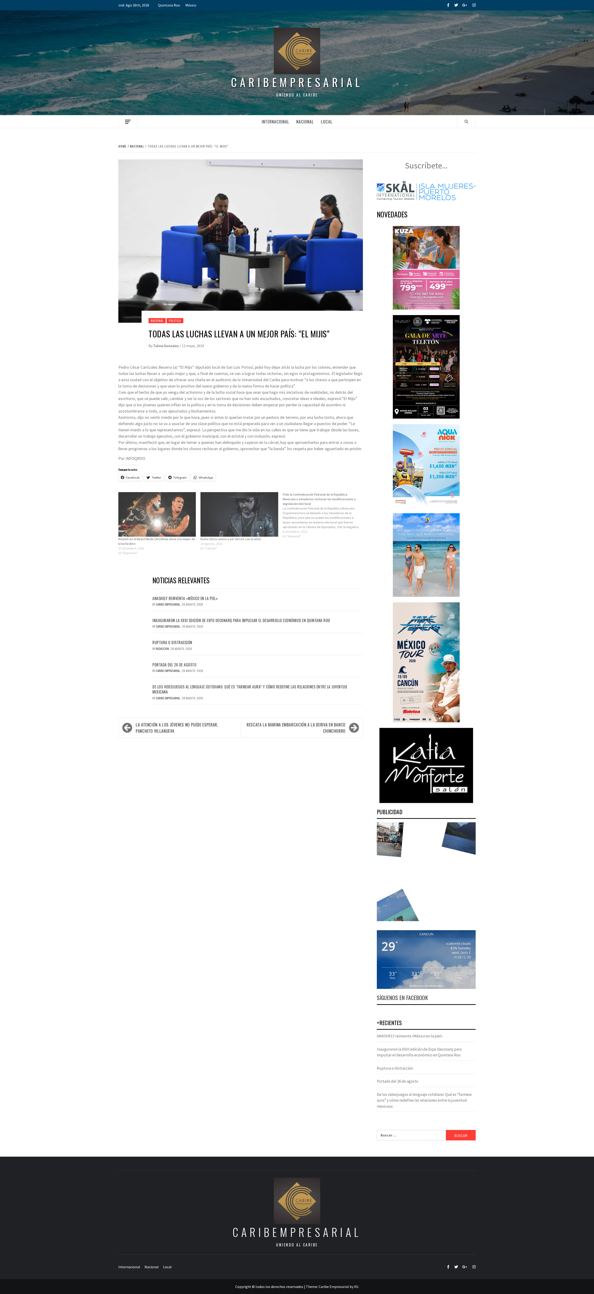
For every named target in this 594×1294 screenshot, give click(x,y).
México (190, 5)
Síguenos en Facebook (402, 997)
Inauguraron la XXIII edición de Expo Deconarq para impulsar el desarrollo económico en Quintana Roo (241, 620)
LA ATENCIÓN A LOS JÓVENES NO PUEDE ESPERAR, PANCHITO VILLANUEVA (177, 728)
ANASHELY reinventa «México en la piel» (185, 598)
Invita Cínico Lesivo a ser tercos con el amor (230, 539)
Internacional (275, 122)
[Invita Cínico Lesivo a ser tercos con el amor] (239, 514)
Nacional (305, 122)
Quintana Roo (169, 5)
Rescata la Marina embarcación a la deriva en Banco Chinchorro (296, 728)
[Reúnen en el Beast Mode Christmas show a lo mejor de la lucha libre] (157, 514)
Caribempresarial (297, 82)
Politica (175, 321)
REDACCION (163, 649)
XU (356, 1286)
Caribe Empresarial (168, 604)
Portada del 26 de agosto (174, 665)
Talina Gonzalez (166, 345)
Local (327, 122)
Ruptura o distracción (172, 642)
